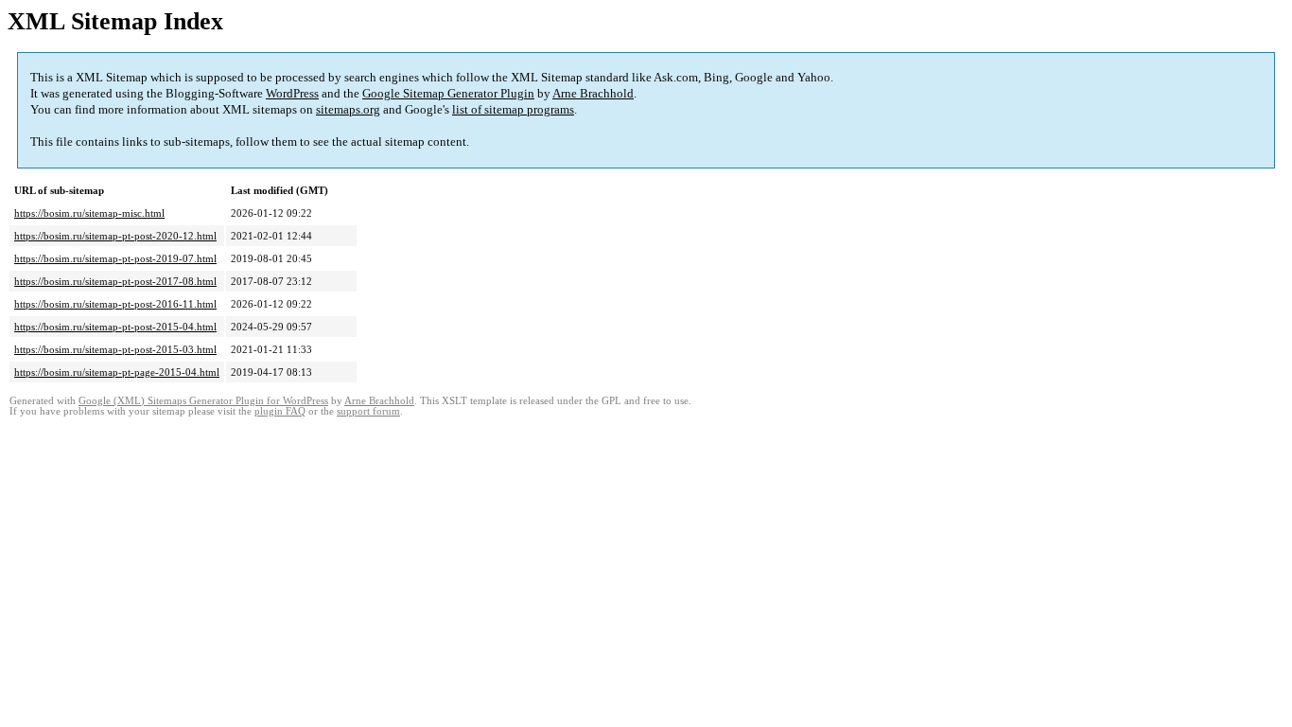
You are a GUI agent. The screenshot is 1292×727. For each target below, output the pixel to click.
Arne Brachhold (593, 93)
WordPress (292, 93)
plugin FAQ (280, 411)
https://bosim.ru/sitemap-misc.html (89, 213)
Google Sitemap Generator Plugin (448, 93)
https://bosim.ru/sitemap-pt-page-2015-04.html (116, 372)
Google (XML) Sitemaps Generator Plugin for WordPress (203, 401)
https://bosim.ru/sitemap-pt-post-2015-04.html (115, 326)
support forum (368, 411)
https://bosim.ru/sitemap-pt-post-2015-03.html (115, 349)
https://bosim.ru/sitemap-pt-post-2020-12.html (115, 235)
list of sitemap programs (513, 109)
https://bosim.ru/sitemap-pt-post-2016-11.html (115, 304)
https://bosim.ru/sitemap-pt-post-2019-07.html (115, 258)
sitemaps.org (348, 109)
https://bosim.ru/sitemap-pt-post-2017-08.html (115, 281)
